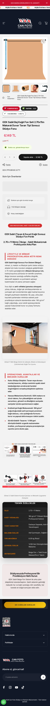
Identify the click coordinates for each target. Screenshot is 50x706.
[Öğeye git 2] (15, 88)
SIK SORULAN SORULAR (25, 605)
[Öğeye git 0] (6, 88)
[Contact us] (3, 702)
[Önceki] (3, 3)
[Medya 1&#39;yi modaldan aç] (43, 41)
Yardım (45, 165)
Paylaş (8, 165)
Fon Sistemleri (10, 97)
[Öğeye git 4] (34, 88)
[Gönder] (43, 677)
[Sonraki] (46, 3)
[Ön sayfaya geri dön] (3, 98)
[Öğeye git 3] (25, 88)
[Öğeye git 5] (44, 88)
